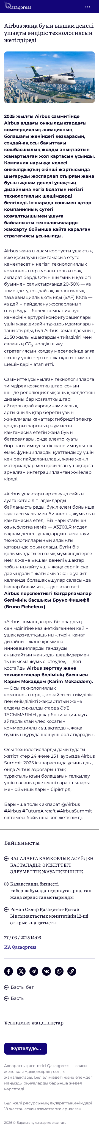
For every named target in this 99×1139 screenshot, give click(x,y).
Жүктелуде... (25, 1048)
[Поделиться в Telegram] (33, 971)
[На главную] (17, 6)
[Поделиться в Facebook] (8, 971)
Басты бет (22, 987)
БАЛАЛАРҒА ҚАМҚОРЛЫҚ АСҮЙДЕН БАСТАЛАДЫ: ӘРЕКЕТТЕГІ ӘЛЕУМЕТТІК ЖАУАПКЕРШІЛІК (52, 865)
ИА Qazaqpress (20, 946)
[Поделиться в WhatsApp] (59, 971)
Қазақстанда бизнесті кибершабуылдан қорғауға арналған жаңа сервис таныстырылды (51, 890)
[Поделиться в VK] (46, 971)
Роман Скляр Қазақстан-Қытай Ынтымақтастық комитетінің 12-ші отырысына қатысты (49, 916)
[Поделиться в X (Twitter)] (21, 971)
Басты (18, 998)
